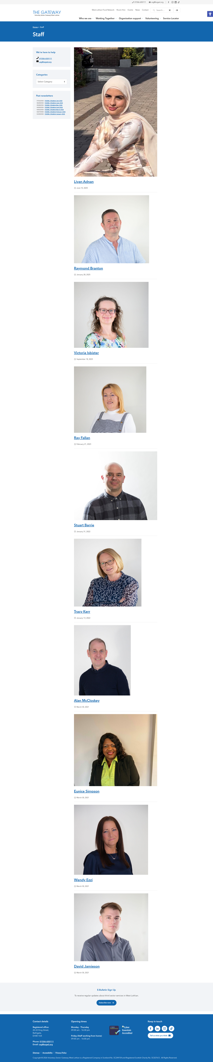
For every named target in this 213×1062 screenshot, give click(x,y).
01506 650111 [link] (140, 2)
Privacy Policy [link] (60, 1053)
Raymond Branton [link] (88, 268)
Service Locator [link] (171, 18)
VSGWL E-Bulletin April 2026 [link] (54, 107)
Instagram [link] (173, 2)
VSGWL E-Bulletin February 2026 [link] (55, 112)
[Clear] (169, 10)
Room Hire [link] (121, 10)
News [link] (137, 10)
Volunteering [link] (152, 18)
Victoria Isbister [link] (86, 353)
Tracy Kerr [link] (82, 611)
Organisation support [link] (130, 18)
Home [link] (35, 27)
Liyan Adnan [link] (84, 181)
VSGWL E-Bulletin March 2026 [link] (54, 109)
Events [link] (130, 10)
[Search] (176, 10)
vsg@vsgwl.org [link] (157, 2)
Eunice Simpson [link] (86, 791)
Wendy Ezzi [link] (83, 880)
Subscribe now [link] (105, 1003)
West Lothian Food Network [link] (103, 10)
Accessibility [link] (47, 1053)
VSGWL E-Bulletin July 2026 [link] (53, 101)
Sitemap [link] (36, 1053)
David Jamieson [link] (87, 966)
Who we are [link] (85, 18)
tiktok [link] (179, 2)
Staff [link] (42, 27)
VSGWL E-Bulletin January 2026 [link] (55, 114)
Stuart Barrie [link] (84, 525)
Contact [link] (145, 10)
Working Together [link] (105, 18)
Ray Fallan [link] (82, 438)
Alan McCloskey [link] (87, 700)
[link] (210, 14)
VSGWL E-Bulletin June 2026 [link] (54, 103)
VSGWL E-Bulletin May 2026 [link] (53, 105)
